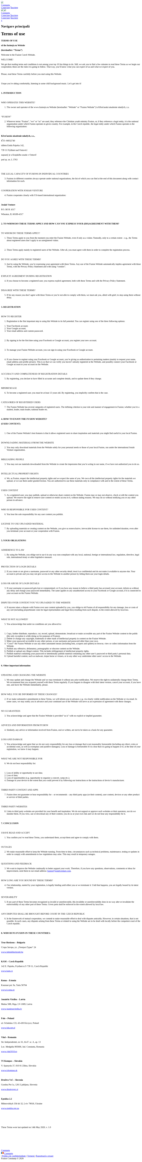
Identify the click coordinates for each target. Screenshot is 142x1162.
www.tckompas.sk (9, 1070)
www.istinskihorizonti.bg (12, 952)
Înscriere (14, 7)
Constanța (5, 5)
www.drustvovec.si (9, 1089)
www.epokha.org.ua (10, 1108)
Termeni (31, 1156)
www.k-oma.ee (8, 990)
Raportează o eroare (44, 1156)
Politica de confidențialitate (14, 1156)
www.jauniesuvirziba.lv (11, 1009)
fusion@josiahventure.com (59, 871)
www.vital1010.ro (9, 1051)
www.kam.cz (7, 971)
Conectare (5, 7)
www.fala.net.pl (8, 1028)
